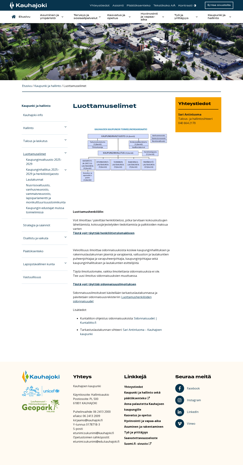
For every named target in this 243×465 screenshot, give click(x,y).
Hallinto (28, 128)
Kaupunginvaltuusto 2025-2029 (44, 162)
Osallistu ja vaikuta (35, 238)
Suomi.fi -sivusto (136, 444)
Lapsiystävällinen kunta (39, 264)
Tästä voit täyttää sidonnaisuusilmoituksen (104, 284)
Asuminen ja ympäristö (49, 16)
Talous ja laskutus (35, 141)
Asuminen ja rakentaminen (143, 427)
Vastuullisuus (32, 277)
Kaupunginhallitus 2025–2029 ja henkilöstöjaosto (42, 172)
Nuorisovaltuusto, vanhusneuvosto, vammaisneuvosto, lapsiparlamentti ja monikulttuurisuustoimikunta (45, 193)
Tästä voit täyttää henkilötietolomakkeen (103, 233)
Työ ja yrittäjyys (181, 16)
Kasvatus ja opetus (116, 16)
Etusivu (24, 17)
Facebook (194, 388)
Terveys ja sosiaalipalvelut (85, 16)
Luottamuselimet (34, 154)
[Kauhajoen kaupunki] (28, 5)
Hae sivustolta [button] (220, 5)
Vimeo (194, 423)
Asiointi (118, 6)
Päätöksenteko (138, 6)
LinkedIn (194, 412)
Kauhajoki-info (33, 115)
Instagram (194, 400)
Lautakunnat (34, 179)
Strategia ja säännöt (36, 225)
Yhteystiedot (100, 6)
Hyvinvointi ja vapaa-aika (149, 17)
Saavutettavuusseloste (141, 438)
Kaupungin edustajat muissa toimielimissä (45, 210)
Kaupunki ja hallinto (217, 16)
